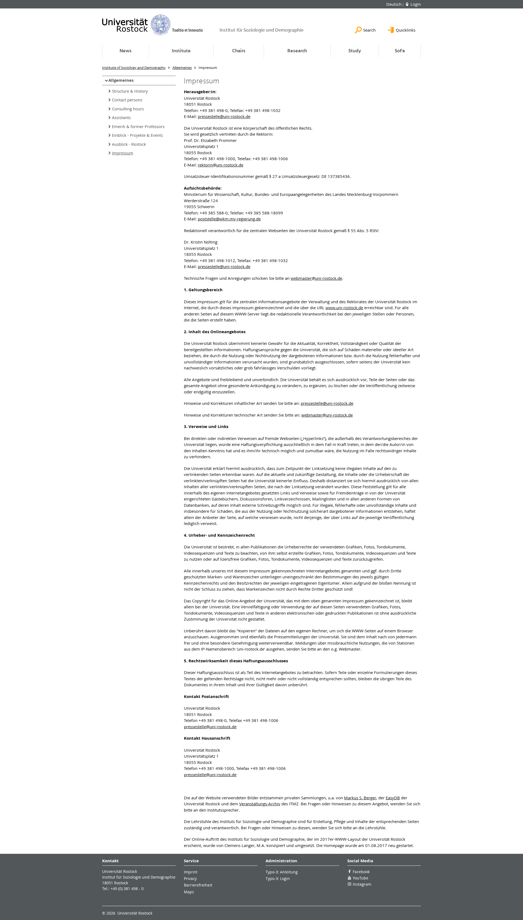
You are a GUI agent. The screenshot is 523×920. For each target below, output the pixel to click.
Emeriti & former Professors (138, 126)
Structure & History (130, 91)
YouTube (360, 877)
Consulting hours (128, 108)
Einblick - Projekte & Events (137, 135)
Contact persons (127, 99)
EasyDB (393, 797)
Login (415, 4)
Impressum (122, 153)
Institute (181, 51)
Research (297, 51)
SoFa (400, 51)
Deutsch (394, 4)
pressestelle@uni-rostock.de (224, 116)
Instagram (362, 884)
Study (354, 51)
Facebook (361, 871)
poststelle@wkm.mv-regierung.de (229, 218)
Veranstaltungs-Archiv (259, 803)
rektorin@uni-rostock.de (220, 165)
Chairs (238, 51)
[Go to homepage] (152, 25)
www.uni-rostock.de (344, 307)
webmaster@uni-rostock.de (316, 278)
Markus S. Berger (360, 797)
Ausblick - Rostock (129, 144)
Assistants (121, 117)
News (126, 51)
